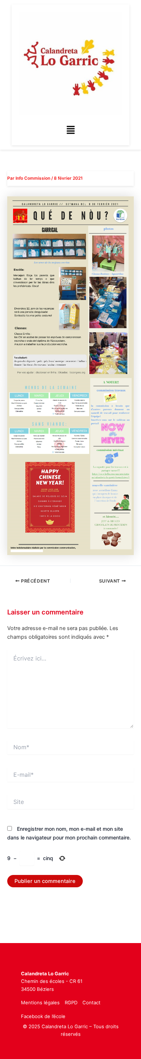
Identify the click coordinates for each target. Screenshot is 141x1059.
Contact (91, 1002)
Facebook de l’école (43, 1016)
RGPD (71, 1002)
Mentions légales (40, 1002)
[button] (70, 130)
